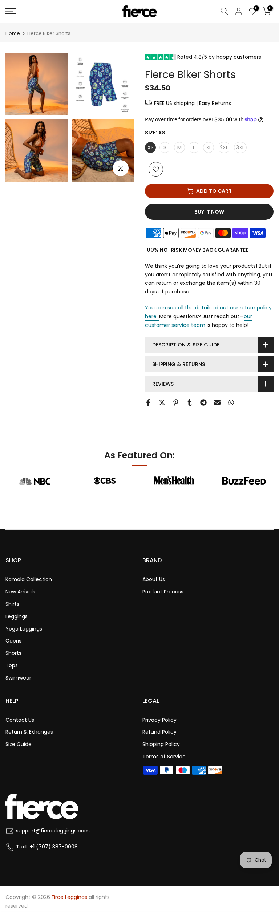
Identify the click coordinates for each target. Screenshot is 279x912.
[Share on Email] (217, 402)
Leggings (16, 616)
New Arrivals (20, 591)
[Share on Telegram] (203, 402)
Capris (13, 640)
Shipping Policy (161, 744)
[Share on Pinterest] (176, 402)
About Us (153, 579)
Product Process (162, 591)
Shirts (12, 604)
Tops (11, 665)
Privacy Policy (159, 719)
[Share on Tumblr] (189, 402)
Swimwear (18, 677)
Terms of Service (164, 756)
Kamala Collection (28, 579)
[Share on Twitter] (162, 402)
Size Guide (18, 744)
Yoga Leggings (23, 628)
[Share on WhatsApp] (231, 402)
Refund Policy (159, 731)
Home (12, 33)
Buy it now (209, 211)
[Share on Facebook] (148, 402)
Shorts (13, 653)
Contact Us (19, 719)
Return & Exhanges (29, 731)
